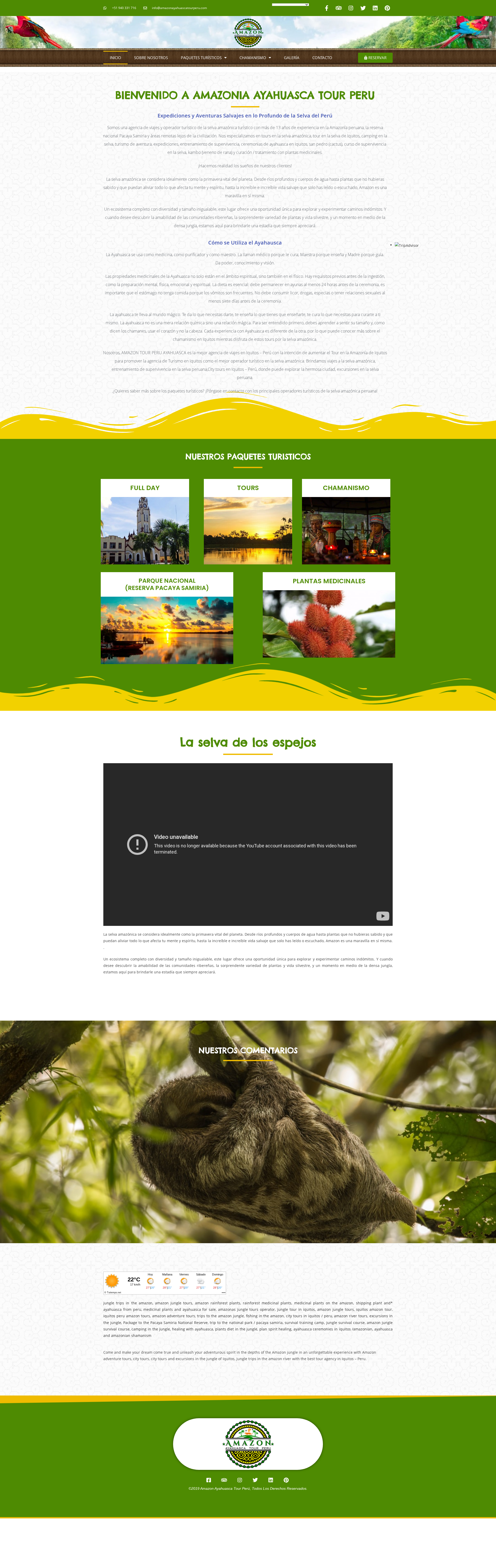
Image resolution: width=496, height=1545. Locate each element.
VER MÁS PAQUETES (145, 548)
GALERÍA (291, 57)
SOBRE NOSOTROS (151, 57)
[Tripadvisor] (338, 8)
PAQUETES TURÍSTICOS (201, 57)
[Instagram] (350, 8)
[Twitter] (363, 8)
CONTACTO (322, 57)
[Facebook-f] (326, 8)
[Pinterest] (387, 8)
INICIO (115, 57)
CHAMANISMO (252, 57)
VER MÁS (329, 633)
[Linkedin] (375, 8)
